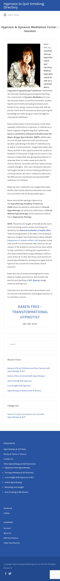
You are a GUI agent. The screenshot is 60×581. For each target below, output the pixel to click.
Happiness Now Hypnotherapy (17, 468)
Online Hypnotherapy (13, 482)
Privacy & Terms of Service (15, 454)
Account (7, 528)
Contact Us (8, 459)
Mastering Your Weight (14, 487)
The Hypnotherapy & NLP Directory (19, 473)
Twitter (6, 513)
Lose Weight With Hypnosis (19, 386)
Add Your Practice (11, 538)
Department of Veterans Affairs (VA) (22, 240)
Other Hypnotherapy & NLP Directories (20, 464)
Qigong (36, 280)
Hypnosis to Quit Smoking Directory (24, 5)
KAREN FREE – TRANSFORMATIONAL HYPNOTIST (30, 311)
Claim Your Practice (12, 543)
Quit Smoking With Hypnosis (19, 381)
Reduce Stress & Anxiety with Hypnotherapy (26, 376)
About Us (7, 533)
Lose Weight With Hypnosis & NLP (19, 477)
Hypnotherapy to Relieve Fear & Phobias (24, 391)
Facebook (8, 508)
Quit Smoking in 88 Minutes (16, 492)
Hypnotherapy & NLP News (15, 449)
